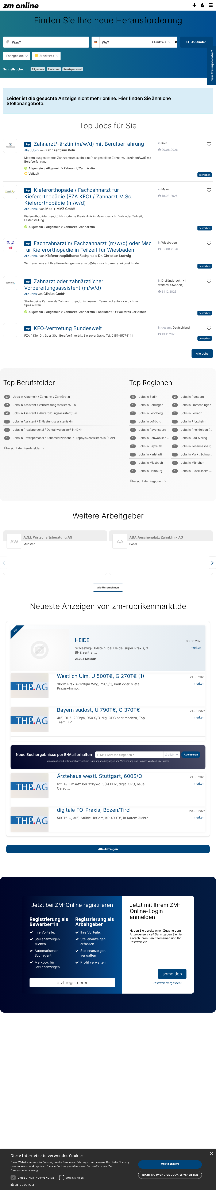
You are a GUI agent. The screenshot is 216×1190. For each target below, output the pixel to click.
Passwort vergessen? (167, 983)
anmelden (172, 973)
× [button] (211, 1153)
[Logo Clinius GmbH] (10, 283)
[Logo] (10, 331)
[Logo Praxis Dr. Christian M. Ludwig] (10, 245)
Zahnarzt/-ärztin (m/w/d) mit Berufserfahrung (89, 144)
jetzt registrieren (72, 982)
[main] (108, 518)
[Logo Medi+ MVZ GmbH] (10, 192)
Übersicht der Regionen (146, 481)
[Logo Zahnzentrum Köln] (10, 146)
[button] (175, 42)
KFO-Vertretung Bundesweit (68, 328)
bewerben (205, 174)
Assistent (54, 69)
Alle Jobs (31, 150)
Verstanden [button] (170, 1164)
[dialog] (108, 1169)
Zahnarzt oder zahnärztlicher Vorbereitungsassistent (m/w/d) (63, 284)
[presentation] (194, 5)
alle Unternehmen (108, 587)
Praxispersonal (72, 69)
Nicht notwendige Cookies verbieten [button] (170, 1174)
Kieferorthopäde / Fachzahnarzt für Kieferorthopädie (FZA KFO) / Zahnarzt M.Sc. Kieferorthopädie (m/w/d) (78, 196)
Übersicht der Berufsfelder (22, 448)
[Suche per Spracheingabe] (7, 42)
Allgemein (38, 69)
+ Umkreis (158, 42)
